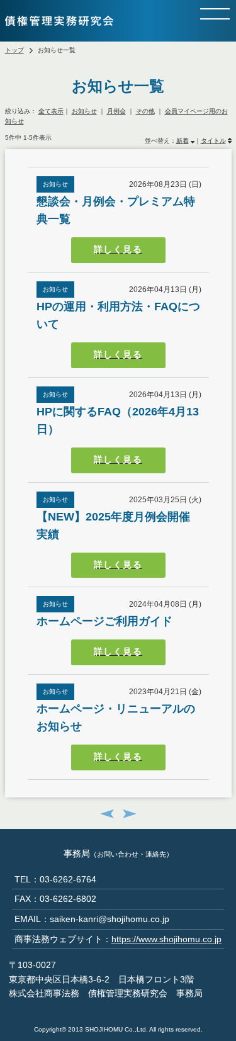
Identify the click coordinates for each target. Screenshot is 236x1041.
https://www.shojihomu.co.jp (166, 939)
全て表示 (51, 111)
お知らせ (84, 111)
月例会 (116, 111)
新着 (182, 140)
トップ (14, 50)
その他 (145, 111)
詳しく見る (118, 249)
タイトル (213, 140)
